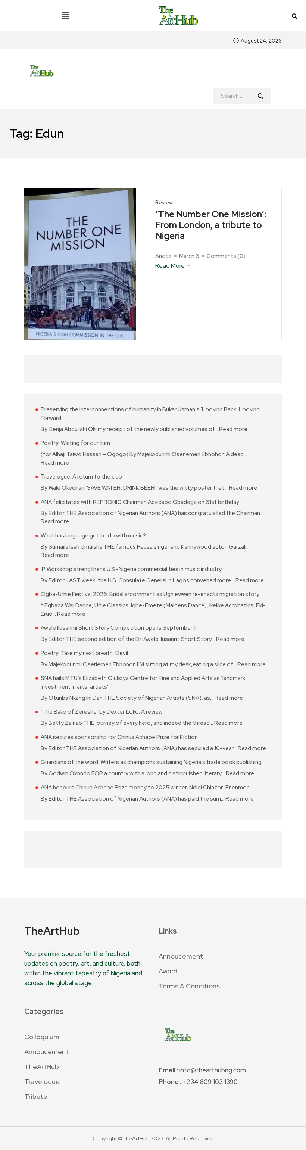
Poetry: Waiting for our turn (75, 443)
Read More (170, 265)
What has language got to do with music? (93, 535)
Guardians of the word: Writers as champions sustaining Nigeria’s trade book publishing (151, 762)
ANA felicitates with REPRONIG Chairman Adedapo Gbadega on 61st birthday (140, 502)
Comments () (226, 256)
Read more (233, 429)
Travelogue (42, 1081)
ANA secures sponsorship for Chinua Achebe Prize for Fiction (119, 737)
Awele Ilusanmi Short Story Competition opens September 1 (118, 628)
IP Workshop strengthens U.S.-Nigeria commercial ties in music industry (131, 569)
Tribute (35, 1096)
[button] (65, 16)
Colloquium (41, 1036)
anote (163, 256)
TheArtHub (41, 1066)
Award (168, 971)
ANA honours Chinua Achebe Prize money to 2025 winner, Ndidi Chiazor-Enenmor (145, 787)
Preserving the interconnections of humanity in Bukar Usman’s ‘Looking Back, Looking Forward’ (150, 414)
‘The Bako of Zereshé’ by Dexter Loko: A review (102, 712)
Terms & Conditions (189, 986)
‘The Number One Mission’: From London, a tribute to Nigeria (210, 225)
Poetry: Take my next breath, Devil (84, 653)
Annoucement (181, 956)
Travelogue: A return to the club (81, 476)
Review (164, 202)
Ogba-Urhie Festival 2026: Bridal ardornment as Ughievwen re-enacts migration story (150, 594)
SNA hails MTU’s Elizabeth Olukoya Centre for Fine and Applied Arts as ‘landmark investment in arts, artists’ (143, 682)
